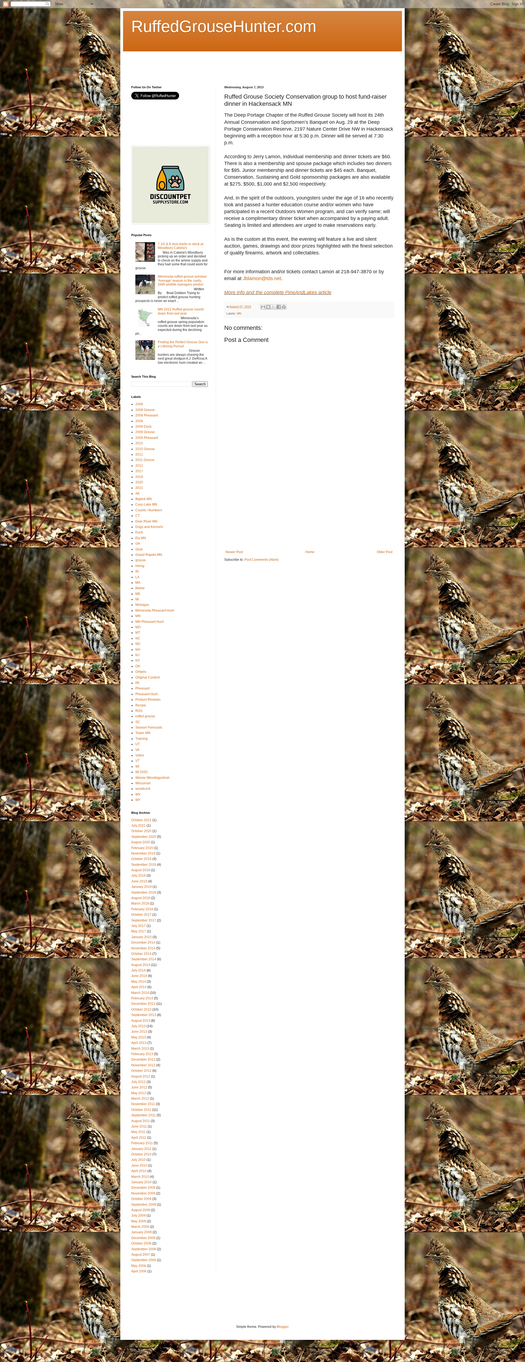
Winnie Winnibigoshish (152, 778)
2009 (139, 421)
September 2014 (143, 959)
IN (137, 571)
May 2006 (138, 1266)
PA (137, 683)
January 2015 (141, 937)
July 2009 (138, 1215)
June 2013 (139, 1032)
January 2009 (141, 1232)
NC (137, 638)
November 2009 (143, 1193)
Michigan (142, 605)
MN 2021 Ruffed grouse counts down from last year (181, 311)
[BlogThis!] (268, 307)
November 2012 (143, 1065)
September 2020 (143, 837)
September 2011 (143, 1115)
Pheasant (142, 688)
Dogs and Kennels (149, 527)
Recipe (140, 705)
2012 (139, 466)
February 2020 (142, 848)
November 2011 (143, 1104)
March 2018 (140, 903)
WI (137, 766)
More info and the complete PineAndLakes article (277, 292)
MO (138, 627)
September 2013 (143, 1015)
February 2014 (142, 998)
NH (137, 649)
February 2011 (142, 1143)
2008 (139, 404)
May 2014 (138, 982)
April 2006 (139, 1271)
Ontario (140, 672)
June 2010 (139, 1165)
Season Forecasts (148, 727)
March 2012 (140, 1098)
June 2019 (139, 881)
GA (137, 543)
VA (137, 750)
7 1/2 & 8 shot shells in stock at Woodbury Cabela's (180, 246)
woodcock (142, 789)
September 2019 (143, 865)
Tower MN (142, 733)
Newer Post (234, 552)
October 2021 (141, 820)
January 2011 (141, 1149)
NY (137, 660)
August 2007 (140, 1255)
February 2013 (142, 1054)
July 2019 (138, 875)
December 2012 (143, 1059)
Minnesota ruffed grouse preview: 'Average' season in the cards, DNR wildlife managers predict (182, 280)
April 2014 (139, 987)
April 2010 (139, 1171)
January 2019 (141, 887)
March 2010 (140, 1177)
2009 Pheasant (146, 438)
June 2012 (139, 1087)
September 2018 (143, 892)
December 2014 (143, 942)
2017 (139, 471)
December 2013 (143, 1004)
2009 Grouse (145, 432)
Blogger (282, 1327)
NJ (137, 655)
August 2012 (140, 1076)
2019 (139, 477)
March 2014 (140, 993)
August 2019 (140, 870)
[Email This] (263, 307)
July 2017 (138, 926)
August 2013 (140, 1021)
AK (137, 493)
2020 (139, 482)
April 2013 (139, 1043)
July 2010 (138, 1160)
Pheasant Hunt (146, 694)
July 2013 (138, 1026)
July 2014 (138, 970)
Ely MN (140, 538)
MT (137, 633)
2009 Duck (143, 426)
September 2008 (143, 1249)
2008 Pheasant (146, 415)
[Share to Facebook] (278, 307)
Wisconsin (143, 783)
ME (137, 594)
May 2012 (138, 1093)
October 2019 (141, 859)
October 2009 (141, 1199)
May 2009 (138, 1221)
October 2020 (141, 831)
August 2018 (140, 898)
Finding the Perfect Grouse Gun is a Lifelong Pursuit (183, 344)
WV (138, 794)
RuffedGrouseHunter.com (223, 26)
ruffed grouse (145, 716)
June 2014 (139, 976)
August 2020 (140, 842)
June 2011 (139, 1126)
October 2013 (141, 1009)
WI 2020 (141, 772)
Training (141, 739)
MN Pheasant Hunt (149, 622)
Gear (139, 549)
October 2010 (141, 1154)
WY (138, 800)
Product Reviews (148, 699)
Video (139, 755)
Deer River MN (146, 521)
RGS (138, 711)
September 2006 (143, 1260)
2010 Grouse (145, 449)
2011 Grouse (144, 460)
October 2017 (141, 915)
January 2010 (141, 1182)
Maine (140, 588)
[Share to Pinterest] (284, 307)
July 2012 (138, 1082)
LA (137, 577)
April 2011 (138, 1138)
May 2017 (138, 931)
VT (137, 761)
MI (137, 599)
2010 (139, 443)
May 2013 (138, 1037)
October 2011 (141, 1110)
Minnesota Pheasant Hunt (154, 610)
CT (137, 516)
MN (239, 313)
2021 (139, 488)
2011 (139, 454)
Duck (139, 532)
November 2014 (143, 948)
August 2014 (140, 965)
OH (137, 666)
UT (137, 744)
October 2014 (141, 954)
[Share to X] (273, 307)
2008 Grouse (145, 410)
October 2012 (141, 1071)
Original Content (147, 677)
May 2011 (138, 1132)
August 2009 (140, 1210)
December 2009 (143, 1188)
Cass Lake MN (146, 504)
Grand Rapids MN (148, 555)
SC (137, 722)
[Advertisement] (230, 63)
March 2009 (140, 1227)
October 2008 (141, 1243)
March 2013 (140, 1048)
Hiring (139, 566)
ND (137, 644)
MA (137, 583)
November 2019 (143, 853)
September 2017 (143, 920)
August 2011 (140, 1121)
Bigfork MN (143, 499)
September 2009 (143, 1205)
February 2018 (142, 909)
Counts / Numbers (148, 510)
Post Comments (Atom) (261, 560)
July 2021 (138, 825)
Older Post (384, 552)
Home (309, 552)
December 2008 (143, 1238)
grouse (140, 560)
